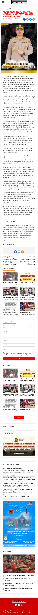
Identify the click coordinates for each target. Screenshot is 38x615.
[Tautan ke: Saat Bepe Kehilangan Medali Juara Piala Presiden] (19, 564)
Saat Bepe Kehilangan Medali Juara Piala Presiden (20, 575)
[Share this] (24, 19)
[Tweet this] (27, 19)
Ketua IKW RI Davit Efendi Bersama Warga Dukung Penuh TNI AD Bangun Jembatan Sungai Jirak (10, 283)
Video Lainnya (15, 496)
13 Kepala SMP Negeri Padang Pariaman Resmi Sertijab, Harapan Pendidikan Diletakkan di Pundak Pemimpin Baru (10, 260)
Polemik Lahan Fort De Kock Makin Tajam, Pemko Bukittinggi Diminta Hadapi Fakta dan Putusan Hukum (10, 313)
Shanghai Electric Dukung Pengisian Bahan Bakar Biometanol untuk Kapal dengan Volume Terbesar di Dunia (18, 472)
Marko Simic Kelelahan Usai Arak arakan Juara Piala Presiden (19, 584)
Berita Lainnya (7, 496)
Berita (4, 20)
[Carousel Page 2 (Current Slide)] (17, 453)
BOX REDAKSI (26, 612)
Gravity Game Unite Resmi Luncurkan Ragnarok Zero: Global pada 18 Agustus (18, 490)
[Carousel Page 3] (19, 453)
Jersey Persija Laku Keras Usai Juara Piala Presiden (17, 579)
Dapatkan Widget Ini (25, 496)
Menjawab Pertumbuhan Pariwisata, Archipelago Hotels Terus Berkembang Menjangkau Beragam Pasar (19, 478)
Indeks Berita (16, 612)
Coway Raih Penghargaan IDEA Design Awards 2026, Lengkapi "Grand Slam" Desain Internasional (18, 484)
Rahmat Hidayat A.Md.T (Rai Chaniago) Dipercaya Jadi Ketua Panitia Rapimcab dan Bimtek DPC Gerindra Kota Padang (27, 283)
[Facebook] (15, 251)
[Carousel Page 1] (15, 453)
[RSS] (22, 251)
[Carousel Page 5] (23, 453)
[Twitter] (19, 251)
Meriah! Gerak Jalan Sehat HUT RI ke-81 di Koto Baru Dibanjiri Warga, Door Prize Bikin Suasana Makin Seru (10, 298)
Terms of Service (6, 612)
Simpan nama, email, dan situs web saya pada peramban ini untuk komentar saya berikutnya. (17, 354)
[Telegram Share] (30, 19)
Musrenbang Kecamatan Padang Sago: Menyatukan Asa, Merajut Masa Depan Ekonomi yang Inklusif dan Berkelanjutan (27, 260)
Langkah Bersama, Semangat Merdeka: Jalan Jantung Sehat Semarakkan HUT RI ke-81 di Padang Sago (27, 313)
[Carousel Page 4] (21, 453)
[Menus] (2, 2)
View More (19, 417)
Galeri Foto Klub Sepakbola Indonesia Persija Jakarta (18, 589)
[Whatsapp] (33, 19)
